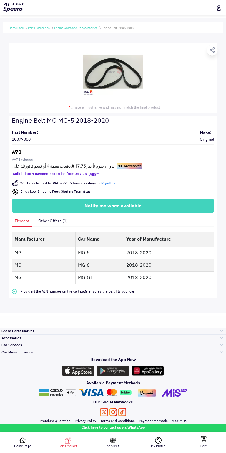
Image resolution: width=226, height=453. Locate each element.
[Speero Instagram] (113, 412)
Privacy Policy (85, 421)
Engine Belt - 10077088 (118, 28)
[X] (104, 412)
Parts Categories (39, 28)
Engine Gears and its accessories (75, 28)
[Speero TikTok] (122, 412)
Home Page (16, 28)
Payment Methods (153, 421)
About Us (179, 421)
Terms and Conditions (117, 421)
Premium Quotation (55, 421)
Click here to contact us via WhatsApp (113, 427)
